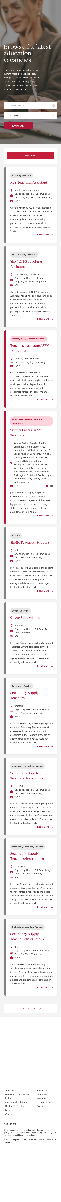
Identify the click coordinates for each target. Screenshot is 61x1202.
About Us (10, 1090)
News (8, 1110)
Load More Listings (30, 1008)
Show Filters (30, 155)
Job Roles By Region (16, 1102)
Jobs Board (42, 1090)
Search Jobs (18, 126)
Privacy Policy (44, 1102)
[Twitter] (7, 1124)
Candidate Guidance (42, 1096)
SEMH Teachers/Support (29, 542)
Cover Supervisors (25, 618)
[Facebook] (4, 1124)
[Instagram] (14, 1124)
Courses (41, 1106)
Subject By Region (14, 1106)
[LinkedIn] (11, 1124)
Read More (43, 234)
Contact (9, 1114)
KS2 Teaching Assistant (28, 182)
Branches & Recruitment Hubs (17, 1096)
